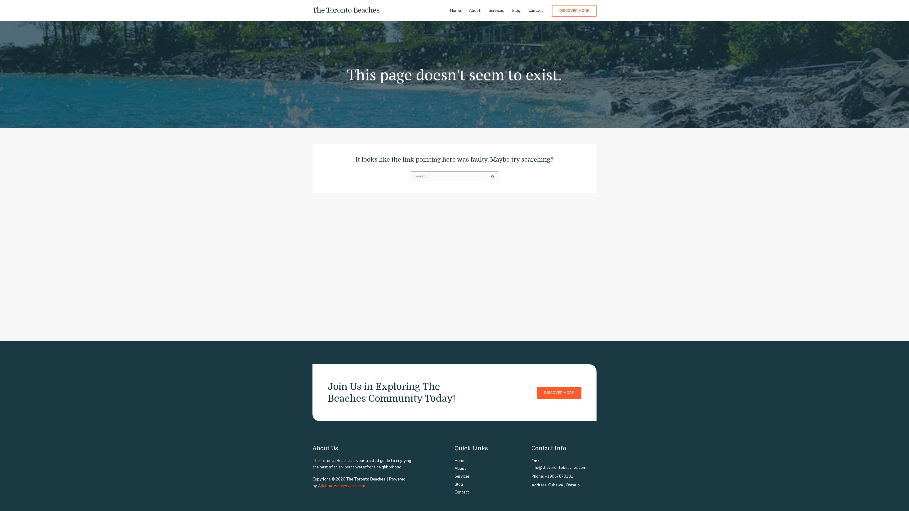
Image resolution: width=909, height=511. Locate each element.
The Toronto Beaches (346, 10)
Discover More (559, 392)
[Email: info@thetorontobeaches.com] (564, 464)
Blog (516, 10)
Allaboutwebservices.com (341, 486)
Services (496, 10)
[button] (574, 11)
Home (455, 10)
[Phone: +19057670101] (552, 476)
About (475, 10)
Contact (535, 10)
